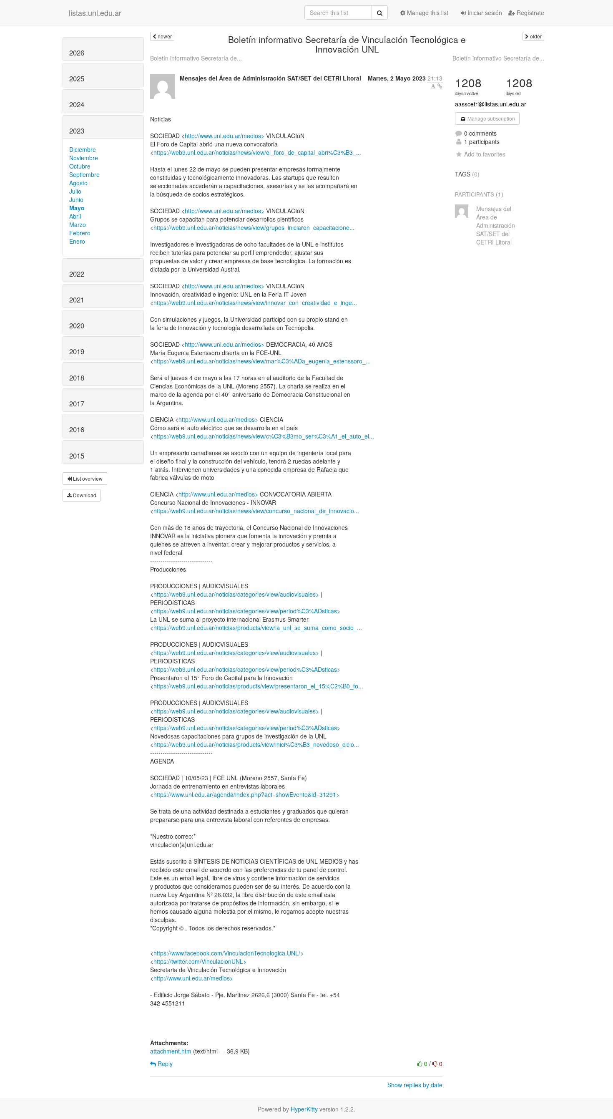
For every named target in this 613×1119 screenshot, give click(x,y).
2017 (76, 403)
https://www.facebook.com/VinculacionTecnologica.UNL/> (228, 953)
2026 (76, 53)
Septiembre (84, 174)
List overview (87, 478)
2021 (76, 300)
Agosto (78, 183)
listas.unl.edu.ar (95, 12)
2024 (76, 104)
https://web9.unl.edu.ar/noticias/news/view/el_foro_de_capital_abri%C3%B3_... (257, 152)
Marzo (77, 224)
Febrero (79, 233)
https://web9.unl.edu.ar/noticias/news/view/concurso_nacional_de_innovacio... (256, 511)
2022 (76, 274)
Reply (164, 1063)
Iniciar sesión (484, 12)
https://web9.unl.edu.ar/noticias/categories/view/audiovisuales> (236, 594)
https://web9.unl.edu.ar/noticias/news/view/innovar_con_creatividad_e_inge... (255, 302)
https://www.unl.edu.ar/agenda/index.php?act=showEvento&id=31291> (246, 794)
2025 (76, 78)
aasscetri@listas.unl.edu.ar (490, 104)
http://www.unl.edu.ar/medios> (224, 135)
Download (84, 495)
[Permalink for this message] (439, 86)
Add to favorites (484, 154)
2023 (76, 131)
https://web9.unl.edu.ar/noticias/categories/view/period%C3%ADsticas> (246, 611)
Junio (76, 199)
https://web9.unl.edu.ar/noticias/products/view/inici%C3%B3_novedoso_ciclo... (256, 744)
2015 (76, 456)
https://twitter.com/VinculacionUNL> (199, 961)
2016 (76, 429)
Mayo (77, 208)
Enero (77, 241)
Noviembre (83, 158)
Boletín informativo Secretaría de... (196, 58)
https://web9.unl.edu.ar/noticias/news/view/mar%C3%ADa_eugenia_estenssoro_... (262, 361)
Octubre (79, 166)
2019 (76, 351)
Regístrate (529, 12)
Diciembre (82, 149)
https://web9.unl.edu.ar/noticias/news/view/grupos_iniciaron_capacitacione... (253, 227)
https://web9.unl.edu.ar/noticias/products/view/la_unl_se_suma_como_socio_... (257, 627)
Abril (75, 216)
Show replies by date (414, 1085)
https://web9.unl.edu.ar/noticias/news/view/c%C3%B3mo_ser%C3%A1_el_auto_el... (263, 436)
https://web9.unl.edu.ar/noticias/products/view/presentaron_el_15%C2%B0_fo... (258, 686)
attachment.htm (170, 1051)
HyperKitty (304, 1109)
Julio (75, 191)
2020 (76, 325)
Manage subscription (490, 118)
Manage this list (426, 12)
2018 (76, 378)
